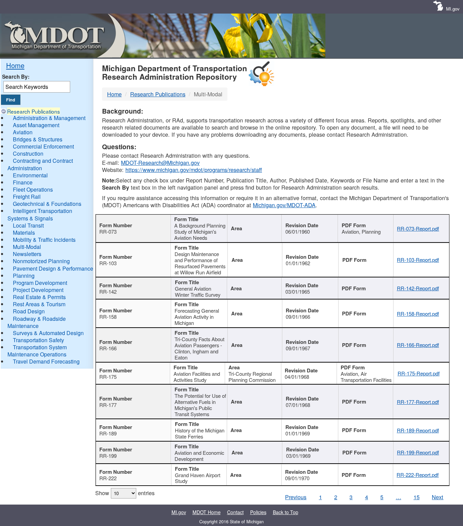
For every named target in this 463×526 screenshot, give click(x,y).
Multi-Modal (27, 247)
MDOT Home (207, 512)
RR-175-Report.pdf (419, 373)
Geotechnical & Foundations (47, 204)
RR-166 (108, 348)
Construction (28, 153)
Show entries (125, 493)
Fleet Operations (33, 189)
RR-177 (108, 404)
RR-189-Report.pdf (418, 430)
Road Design (29, 311)
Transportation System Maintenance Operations (37, 350)
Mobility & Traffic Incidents (44, 239)
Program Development (40, 283)
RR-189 (108, 433)
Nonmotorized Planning (41, 261)
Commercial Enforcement (43, 146)
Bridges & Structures (37, 139)
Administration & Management (49, 118)
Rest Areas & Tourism (39, 304)
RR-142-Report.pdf (418, 288)
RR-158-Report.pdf (418, 313)
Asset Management (36, 125)
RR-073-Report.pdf (418, 228)
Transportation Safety (38, 340)
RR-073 (108, 231)
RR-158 (108, 316)
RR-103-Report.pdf (418, 259)
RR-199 (108, 455)
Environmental (30, 175)
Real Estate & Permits (39, 297)
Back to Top (285, 512)
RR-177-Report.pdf (418, 401)
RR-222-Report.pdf (418, 474)
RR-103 (108, 263)
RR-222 (108, 478)
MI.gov (453, 8)
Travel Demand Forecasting (46, 361)
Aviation (23, 132)
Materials (24, 232)
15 (417, 497)
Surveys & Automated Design (48, 333)
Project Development (38, 290)
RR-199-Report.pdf (418, 452)
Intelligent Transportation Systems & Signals (39, 214)
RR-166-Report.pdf (418, 344)
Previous (295, 497)
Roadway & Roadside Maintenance (36, 322)
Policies (258, 512)
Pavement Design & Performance (53, 268)
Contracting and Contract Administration (40, 164)
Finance (23, 182)
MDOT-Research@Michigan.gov (160, 162)
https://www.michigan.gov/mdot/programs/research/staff (193, 169)
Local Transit (28, 225)
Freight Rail (27, 196)
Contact (235, 512)
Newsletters (27, 254)
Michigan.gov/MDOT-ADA (284, 205)
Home (15, 65)
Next (437, 497)
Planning (24, 275)
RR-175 (108, 376)
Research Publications (33, 111)
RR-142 (108, 291)
